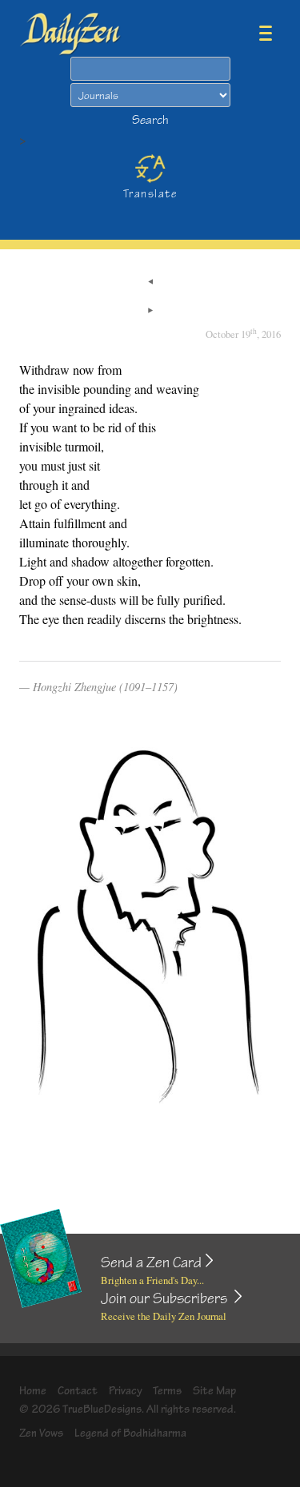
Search (150, 120)
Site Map (214, 1391)
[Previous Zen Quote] (150, 282)
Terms (167, 1391)
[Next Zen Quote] (150, 311)
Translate (150, 194)
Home (32, 1391)
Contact (78, 1391)
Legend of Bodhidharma (130, 1433)
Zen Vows (41, 1433)
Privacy (125, 1391)
